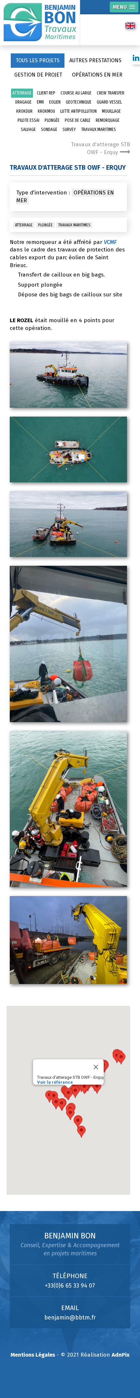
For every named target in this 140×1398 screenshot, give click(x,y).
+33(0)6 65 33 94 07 (70, 1285)
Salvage (28, 129)
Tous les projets (38, 60)
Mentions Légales (33, 1354)
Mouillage (111, 111)
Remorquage (107, 120)
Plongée (52, 120)
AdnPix (121, 1354)
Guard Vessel (109, 102)
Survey (69, 129)
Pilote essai (28, 120)
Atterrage (22, 93)
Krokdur (24, 111)
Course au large (76, 93)
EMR (40, 102)
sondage (49, 129)
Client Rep (46, 93)
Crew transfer (110, 93)
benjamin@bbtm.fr (70, 1317)
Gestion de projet (38, 75)
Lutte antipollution (78, 111)
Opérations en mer (97, 75)
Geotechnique (78, 102)
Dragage (23, 102)
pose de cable (78, 120)
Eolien (55, 102)
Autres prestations (95, 60)
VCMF (110, 242)
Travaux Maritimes (98, 129)
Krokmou (46, 111)
